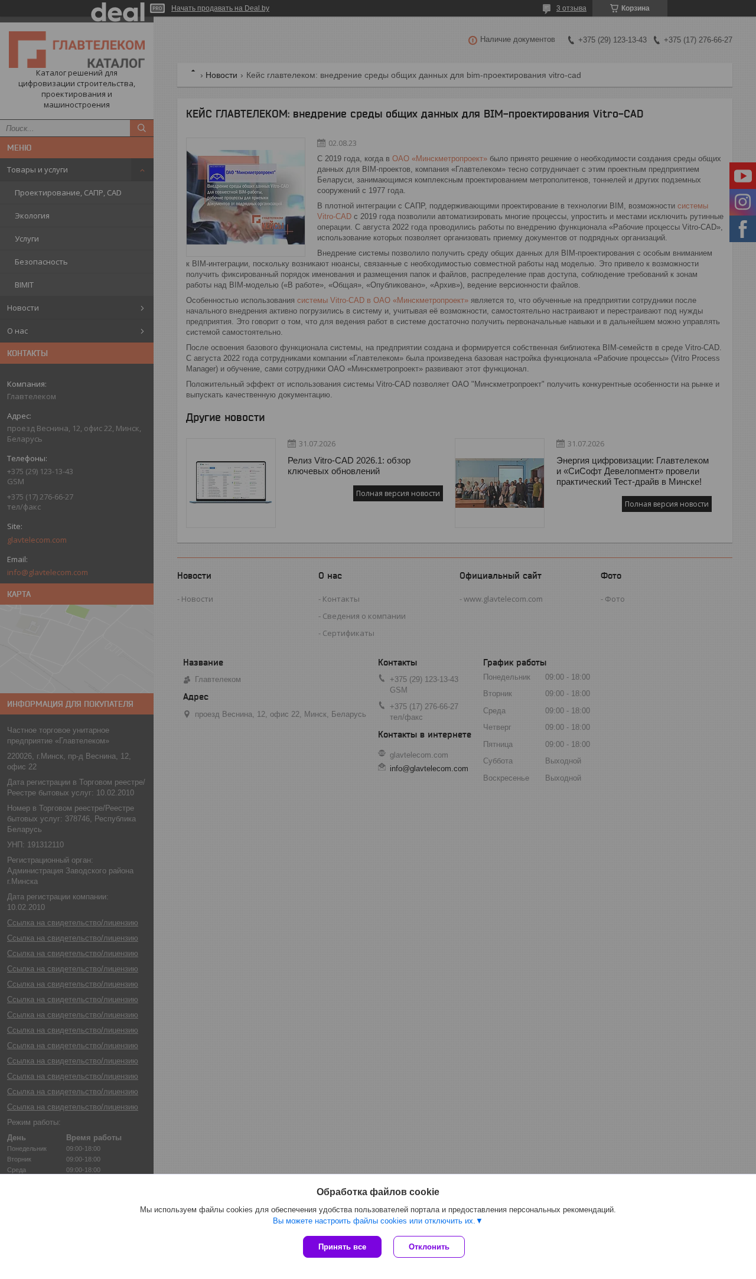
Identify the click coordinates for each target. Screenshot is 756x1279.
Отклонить (429, 1246)
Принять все (342, 1246)
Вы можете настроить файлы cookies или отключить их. (374, 1220)
